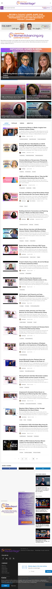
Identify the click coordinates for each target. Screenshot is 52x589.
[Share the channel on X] (26, 468)
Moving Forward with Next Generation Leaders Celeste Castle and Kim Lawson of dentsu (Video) (33, 377)
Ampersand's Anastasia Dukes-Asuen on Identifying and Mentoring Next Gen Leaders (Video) (33, 393)
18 (33, 458)
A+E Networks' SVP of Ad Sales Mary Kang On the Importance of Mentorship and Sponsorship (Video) (33, 426)
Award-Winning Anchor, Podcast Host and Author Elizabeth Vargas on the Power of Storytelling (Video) (32, 361)
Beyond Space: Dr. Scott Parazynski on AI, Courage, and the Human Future (42, 541)
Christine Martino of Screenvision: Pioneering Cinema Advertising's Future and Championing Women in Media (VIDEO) (33, 161)
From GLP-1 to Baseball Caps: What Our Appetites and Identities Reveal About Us (42, 510)
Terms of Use (4, 571)
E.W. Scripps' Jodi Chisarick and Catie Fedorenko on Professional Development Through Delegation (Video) (31, 296)
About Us (4, 565)
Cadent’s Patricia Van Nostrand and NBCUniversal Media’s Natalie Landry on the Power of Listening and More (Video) (33, 279)
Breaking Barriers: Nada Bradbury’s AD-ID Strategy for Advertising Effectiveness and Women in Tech (25, 75)
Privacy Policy (4, 568)
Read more (13, 585)
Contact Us (4, 567)
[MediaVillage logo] (10, 550)
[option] (26, 62)
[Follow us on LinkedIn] (6, 558)
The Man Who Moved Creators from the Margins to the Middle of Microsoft (42, 525)
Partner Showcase (5, 572)
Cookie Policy (4, 569)
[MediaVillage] (26, 3)
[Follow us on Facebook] (3, 558)
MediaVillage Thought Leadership (42, 550)
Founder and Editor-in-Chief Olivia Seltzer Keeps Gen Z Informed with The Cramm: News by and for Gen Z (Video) (34, 194)
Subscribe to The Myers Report (27, 550)
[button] (50, 3)
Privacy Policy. (34, 582)
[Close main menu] (49, 578)
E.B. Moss (6, 77)
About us (30, 123)
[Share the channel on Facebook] (9, 468)
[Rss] (13, 558)
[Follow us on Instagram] (10, 558)
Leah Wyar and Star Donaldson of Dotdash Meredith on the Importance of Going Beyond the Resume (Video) (33, 345)
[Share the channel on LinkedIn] (43, 468)
